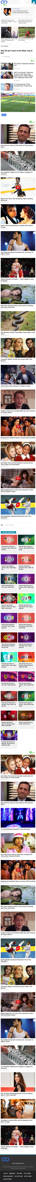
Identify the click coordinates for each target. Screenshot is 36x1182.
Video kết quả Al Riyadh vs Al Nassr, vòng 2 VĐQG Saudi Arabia (26, 704)
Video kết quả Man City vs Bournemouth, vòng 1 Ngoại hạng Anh (26, 606)
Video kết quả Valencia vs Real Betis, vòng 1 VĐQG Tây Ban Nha (9, 548)
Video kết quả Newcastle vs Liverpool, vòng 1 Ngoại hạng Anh (26, 587)
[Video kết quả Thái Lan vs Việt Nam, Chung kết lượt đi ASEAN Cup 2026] (26, 657)
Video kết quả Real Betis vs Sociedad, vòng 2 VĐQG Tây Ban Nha (9, 704)
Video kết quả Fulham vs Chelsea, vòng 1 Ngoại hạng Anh (9, 567)
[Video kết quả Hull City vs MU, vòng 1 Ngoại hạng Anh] (9, 676)
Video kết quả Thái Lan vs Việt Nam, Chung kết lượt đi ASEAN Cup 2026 (26, 665)
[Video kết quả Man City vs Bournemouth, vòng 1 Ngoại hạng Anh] (26, 598)
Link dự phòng (7, 1179)
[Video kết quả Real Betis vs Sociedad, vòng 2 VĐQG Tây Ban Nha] (9, 696)
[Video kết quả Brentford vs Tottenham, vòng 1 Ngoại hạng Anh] (26, 637)
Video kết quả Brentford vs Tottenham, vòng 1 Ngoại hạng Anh (25, 645)
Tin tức (5, 1173)
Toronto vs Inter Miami (9, 525)
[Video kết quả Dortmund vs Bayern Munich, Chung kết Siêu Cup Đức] (9, 637)
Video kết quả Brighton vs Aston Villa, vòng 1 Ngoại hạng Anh (8, 626)
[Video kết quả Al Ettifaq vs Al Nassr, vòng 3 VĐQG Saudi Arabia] (26, 540)
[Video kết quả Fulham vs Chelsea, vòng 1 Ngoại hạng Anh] (9, 559)
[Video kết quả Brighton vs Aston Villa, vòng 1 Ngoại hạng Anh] (9, 618)
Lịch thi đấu (27, 1173)
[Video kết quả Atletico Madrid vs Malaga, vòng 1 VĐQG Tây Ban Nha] (9, 716)
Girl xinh (19, 1173)
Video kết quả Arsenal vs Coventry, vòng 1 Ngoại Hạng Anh (26, 684)
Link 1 (4, 115)
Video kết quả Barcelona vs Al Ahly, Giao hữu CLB (26, 723)
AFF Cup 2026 (27, 1176)
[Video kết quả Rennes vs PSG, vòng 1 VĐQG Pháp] (9, 579)
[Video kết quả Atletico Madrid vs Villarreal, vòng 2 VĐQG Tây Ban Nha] (9, 598)
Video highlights (4, 46)
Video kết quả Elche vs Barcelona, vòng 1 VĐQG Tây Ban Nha (26, 567)
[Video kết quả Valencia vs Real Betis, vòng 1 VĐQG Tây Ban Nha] (9, 540)
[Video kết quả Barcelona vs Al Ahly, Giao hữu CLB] (26, 716)
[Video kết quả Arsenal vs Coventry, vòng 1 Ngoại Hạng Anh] (26, 676)
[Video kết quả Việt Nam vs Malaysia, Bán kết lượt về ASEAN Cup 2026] (9, 735)
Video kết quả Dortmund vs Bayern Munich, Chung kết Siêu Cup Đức (8, 645)
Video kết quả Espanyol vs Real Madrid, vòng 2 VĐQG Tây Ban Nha (25, 626)
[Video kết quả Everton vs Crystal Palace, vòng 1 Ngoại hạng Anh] (9, 657)
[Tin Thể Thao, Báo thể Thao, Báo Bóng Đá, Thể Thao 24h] (4, 2)
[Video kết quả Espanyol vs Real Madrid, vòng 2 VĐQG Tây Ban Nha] (26, 618)
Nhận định (12, 1173)
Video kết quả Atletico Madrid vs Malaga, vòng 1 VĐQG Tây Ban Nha (8, 723)
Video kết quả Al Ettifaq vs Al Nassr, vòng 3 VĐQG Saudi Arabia (26, 548)
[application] (18, 102)
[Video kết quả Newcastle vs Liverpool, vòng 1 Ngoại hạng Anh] (26, 579)
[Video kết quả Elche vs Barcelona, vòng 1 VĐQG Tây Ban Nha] (26, 559)
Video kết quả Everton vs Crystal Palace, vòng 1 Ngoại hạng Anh (9, 665)
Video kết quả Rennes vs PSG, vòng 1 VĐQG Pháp (8, 586)
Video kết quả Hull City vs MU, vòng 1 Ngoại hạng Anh (9, 684)
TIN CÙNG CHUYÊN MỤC (8, 532)
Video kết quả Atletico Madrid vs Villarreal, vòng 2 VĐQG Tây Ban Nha (9, 606)
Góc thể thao (19, 1176)
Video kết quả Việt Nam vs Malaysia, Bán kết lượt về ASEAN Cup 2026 (8, 743)
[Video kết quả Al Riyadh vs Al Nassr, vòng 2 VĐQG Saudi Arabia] (26, 696)
